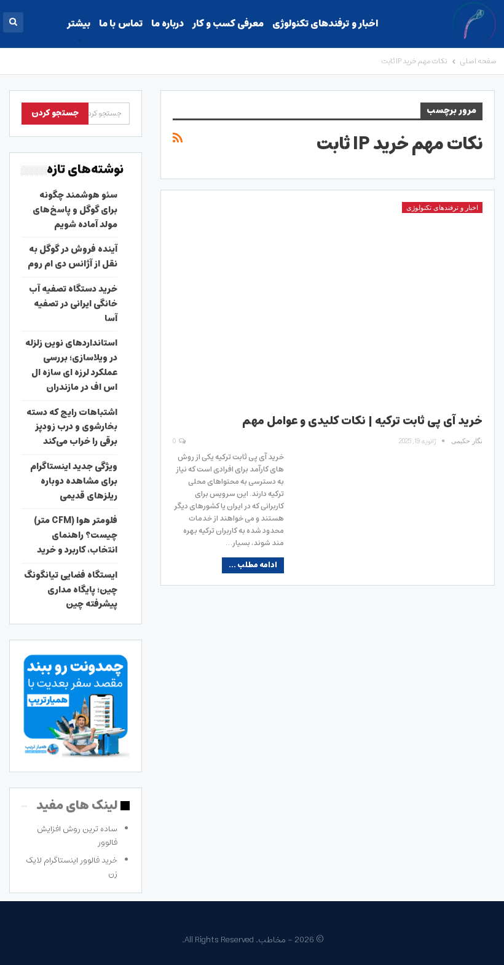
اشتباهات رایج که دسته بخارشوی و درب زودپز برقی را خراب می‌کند (71, 427)
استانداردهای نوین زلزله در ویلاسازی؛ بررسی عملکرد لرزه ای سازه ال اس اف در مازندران (71, 365)
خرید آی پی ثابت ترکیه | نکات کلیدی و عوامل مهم (362, 421)
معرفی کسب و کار (227, 23)
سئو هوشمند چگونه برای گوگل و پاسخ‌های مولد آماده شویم (75, 210)
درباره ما (167, 23)
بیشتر (78, 23)
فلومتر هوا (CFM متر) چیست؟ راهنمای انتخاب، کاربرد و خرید (75, 535)
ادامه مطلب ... (253, 565)
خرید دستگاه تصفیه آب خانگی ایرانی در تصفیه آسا (73, 304)
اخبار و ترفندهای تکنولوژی (325, 23)
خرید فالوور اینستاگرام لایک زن (71, 867)
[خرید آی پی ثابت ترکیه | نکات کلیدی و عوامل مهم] (327, 301)
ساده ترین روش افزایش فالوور (77, 836)
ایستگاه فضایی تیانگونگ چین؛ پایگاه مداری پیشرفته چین (70, 590)
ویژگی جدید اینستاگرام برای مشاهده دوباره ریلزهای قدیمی (73, 481)
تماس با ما (121, 23)
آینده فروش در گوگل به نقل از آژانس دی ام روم (72, 256)
